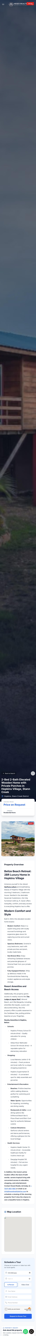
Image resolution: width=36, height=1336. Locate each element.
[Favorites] (32, 4)
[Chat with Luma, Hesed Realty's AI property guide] (31, 1331)
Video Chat (25, 1285)
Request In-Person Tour (18, 1316)
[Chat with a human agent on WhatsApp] (25, 1331)
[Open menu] (3, 4)
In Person (11, 1285)
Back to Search (10, 773)
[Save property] (33, 773)
